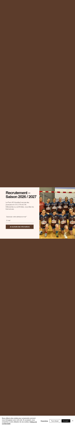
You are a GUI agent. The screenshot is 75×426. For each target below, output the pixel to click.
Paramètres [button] (44, 421)
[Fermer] (72, 420)
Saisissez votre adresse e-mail (16, 216)
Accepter (66, 421)
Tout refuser (55, 421)
